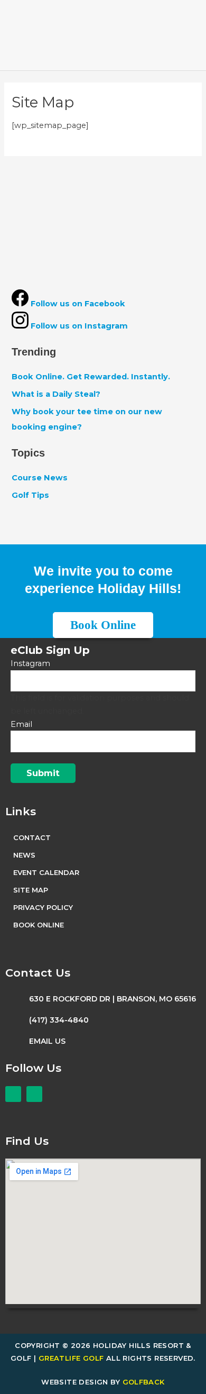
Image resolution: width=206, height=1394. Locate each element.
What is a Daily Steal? (56, 394)
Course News (40, 477)
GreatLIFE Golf (71, 1358)
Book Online (38, 925)
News (24, 855)
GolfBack (144, 1382)
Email (21, 724)
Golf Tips (30, 495)
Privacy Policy (43, 907)
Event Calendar (46, 872)
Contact (32, 837)
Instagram (30, 663)
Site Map (30, 890)
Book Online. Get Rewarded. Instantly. (91, 376)
